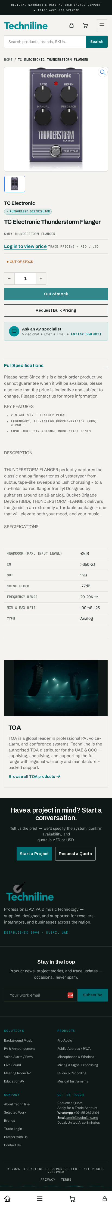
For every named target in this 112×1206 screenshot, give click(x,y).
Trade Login (13, 1129)
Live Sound (12, 1065)
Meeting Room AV (17, 1073)
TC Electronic (19, 203)
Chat (48, 334)
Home (8, 59)
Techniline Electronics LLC (49, 1169)
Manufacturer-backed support (75, 5)
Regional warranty (27, 5)
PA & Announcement (19, 1048)
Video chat (30, 334)
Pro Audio (64, 1040)
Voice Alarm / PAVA (18, 1057)
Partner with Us (15, 1137)
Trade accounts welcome (59, 10)
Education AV (14, 1081)
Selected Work (15, 1112)
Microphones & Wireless (75, 1057)
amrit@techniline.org (82, 1117)
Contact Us (12, 1145)
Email (61, 334)
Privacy (48, 1179)
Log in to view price (25, 246)
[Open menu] (102, 25)
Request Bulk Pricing (56, 310)
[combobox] (56, 42)
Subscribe (92, 995)
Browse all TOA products (32, 777)
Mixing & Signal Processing (77, 1065)
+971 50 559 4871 (85, 334)
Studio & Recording (71, 1073)
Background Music (18, 1040)
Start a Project (34, 854)
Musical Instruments (72, 1081)
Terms (66, 1179)
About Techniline (17, 1104)
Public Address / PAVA (74, 1048)
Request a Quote (75, 854)
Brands (9, 1120)
